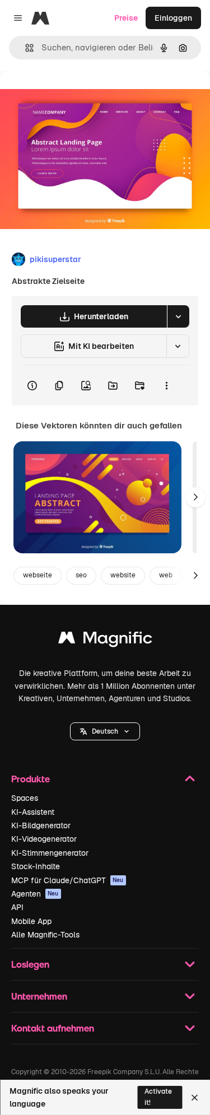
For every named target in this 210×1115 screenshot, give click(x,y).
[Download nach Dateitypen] (178, 316)
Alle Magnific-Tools (45, 935)
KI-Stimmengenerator (49, 853)
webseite (37, 575)
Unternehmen (39, 996)
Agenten (35, 894)
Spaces (24, 798)
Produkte (30, 779)
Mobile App (31, 921)
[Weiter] (195, 497)
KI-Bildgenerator (41, 825)
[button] (105, 731)
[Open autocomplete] (25, 48)
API (17, 907)
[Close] (194, 1097)
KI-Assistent (32, 812)
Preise (126, 18)
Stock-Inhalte (35, 866)
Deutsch (105, 731)
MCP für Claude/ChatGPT (67, 880)
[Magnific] (105, 640)
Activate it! (158, 1097)
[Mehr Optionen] (166, 385)
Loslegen (30, 964)
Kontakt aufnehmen (52, 1028)
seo (81, 575)
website (123, 575)
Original (71, 96)
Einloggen (173, 18)
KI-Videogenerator (44, 839)
